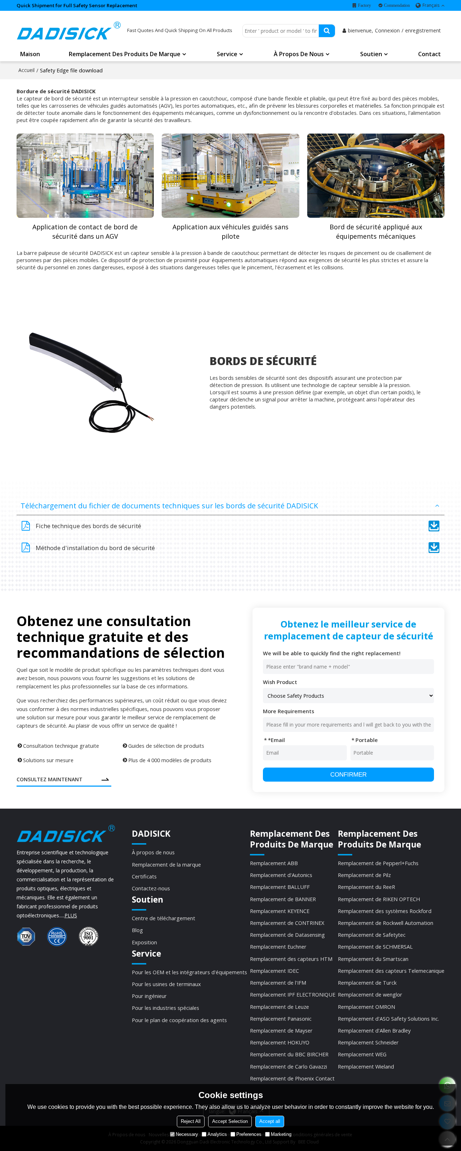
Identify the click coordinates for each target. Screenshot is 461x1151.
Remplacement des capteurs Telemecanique (391, 970)
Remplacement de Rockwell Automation (385, 922)
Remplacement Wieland (366, 1066)
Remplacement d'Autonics (281, 874)
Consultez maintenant (49, 779)
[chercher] (327, 30)
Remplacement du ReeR (366, 886)
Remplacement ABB (274, 863)
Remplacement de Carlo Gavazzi (288, 1066)
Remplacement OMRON (366, 1006)
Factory (364, 5)
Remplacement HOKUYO (279, 1042)
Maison (30, 54)
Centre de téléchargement (163, 918)
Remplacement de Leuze (279, 1006)
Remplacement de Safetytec (372, 934)
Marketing (281, 1134)
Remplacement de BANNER (283, 899)
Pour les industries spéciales (165, 1007)
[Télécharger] (434, 526)
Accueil (26, 70)
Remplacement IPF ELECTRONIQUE (292, 994)
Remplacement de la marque (166, 864)
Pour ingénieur (149, 995)
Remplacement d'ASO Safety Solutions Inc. (388, 1018)
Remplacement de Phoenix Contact (292, 1078)
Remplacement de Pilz (364, 874)
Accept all (269, 1121)
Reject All (191, 1121)
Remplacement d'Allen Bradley (374, 1030)
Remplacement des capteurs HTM (291, 958)
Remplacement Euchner (278, 946)
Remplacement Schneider (368, 1042)
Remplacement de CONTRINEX (287, 922)
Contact (429, 54)
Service (227, 54)
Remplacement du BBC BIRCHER (289, 1054)
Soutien (371, 54)
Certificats (144, 876)
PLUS (70, 915)
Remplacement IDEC (274, 970)
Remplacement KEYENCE (279, 910)
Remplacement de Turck (367, 982)
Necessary (187, 1134)
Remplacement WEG (362, 1054)
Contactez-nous (151, 888)
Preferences (248, 1134)
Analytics (217, 1134)
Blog (137, 930)
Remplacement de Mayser (281, 1030)
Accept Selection (230, 1121)
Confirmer (348, 774)
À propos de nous (299, 54)
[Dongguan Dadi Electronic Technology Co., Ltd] (69, 31)
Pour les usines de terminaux (166, 984)
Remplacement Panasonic (281, 1018)
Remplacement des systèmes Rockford (384, 910)
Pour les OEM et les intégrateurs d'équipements (189, 972)
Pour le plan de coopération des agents (179, 1020)
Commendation (397, 5)
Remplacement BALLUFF (280, 886)
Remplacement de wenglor (370, 994)
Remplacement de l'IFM (278, 982)
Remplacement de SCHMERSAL (375, 946)
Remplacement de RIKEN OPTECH (379, 899)
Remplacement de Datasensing (287, 934)
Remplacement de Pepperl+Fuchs (378, 863)
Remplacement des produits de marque (124, 54)
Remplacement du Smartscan (373, 958)
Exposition (144, 942)
